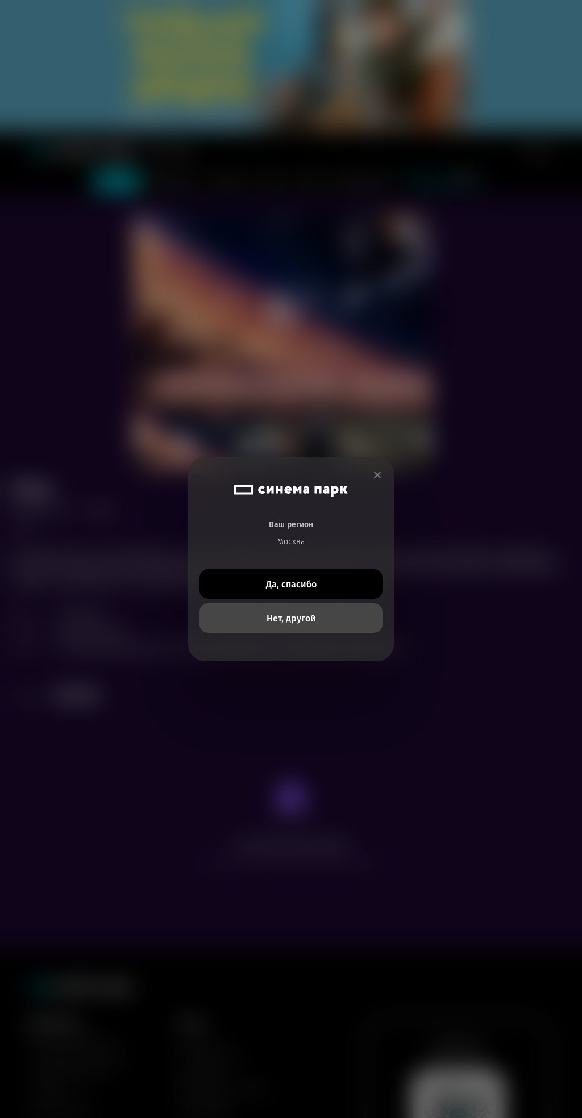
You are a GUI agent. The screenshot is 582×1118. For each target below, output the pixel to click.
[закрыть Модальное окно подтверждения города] (377, 475)
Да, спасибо (291, 584)
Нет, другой (291, 618)
